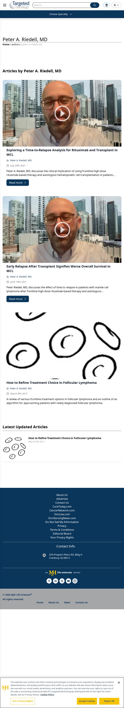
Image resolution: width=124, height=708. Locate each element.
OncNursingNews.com (62, 518)
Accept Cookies (87, 701)
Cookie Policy (47, 694)
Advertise (62, 499)
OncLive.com (62, 514)
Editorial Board (62, 533)
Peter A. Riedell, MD (21, 160)
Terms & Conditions (62, 529)
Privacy (62, 526)
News (67, 602)
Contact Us (62, 502)
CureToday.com (62, 506)
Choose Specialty (58, 14)
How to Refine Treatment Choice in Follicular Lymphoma (64, 438)
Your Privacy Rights (62, 537)
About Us (62, 495)
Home (6, 44)
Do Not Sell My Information (62, 522)
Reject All (109, 701)
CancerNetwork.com (62, 510)
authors (15, 44)
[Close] (118, 682)
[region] (62, 692)
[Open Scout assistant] (106, 5)
